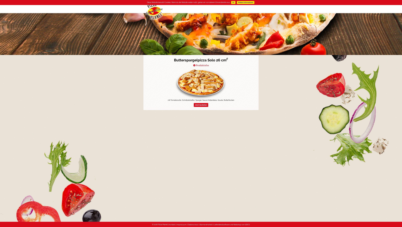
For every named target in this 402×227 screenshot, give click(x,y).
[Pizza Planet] (154, 11)
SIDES (247, 225)
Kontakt (172, 225)
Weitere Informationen (245, 2)
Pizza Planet (162, 225)
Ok (233, 2)
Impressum (181, 225)
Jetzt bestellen (201, 105)
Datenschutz (193, 225)
